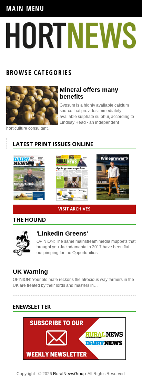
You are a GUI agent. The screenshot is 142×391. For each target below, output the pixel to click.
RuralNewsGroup (69, 373)
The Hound (29, 220)
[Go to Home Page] (71, 47)
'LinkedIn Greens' (62, 233)
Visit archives (74, 209)
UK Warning (30, 271)
